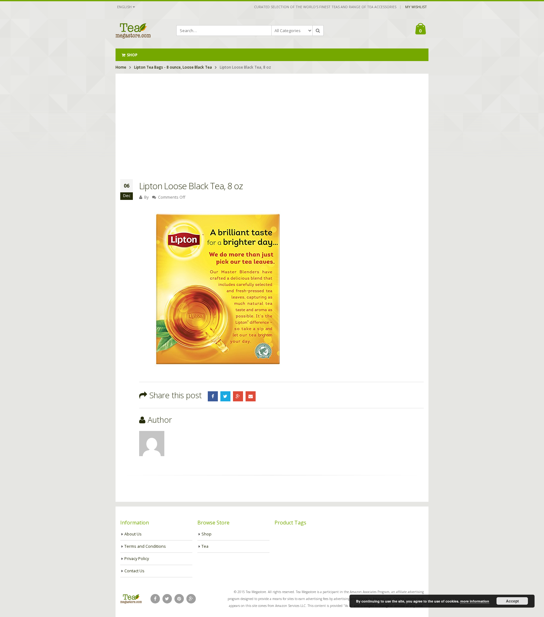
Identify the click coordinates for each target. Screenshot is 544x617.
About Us (133, 534)
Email (251, 396)
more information (474, 601)
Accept (512, 601)
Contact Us (134, 571)
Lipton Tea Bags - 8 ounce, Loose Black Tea (173, 67)
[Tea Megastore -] (133, 30)
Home (121, 67)
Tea (204, 546)
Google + (238, 396)
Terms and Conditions (145, 546)
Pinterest (179, 598)
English (124, 6)
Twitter (225, 396)
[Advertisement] (272, 121)
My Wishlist (416, 6)
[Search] (318, 30)
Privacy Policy (136, 558)
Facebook (213, 396)
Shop (132, 55)
